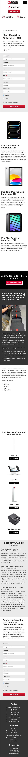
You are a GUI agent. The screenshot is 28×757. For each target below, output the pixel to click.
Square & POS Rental (14, 712)
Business (7, 95)
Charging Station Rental (14, 717)
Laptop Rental (14, 709)
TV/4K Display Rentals (14, 716)
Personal (7, 98)
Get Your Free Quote (14, 282)
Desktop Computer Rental (14, 707)
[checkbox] (3, 102)
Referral (14, 737)
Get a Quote (14, 458)
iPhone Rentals (14, 714)
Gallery (14, 730)
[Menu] (25, 2)
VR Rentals (14, 719)
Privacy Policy (14, 740)
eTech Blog (14, 734)
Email (4, 69)
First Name (6, 56)
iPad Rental (14, 710)
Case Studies (14, 732)
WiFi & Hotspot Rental (14, 721)
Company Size (6, 88)
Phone (5, 75)
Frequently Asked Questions (14, 735)
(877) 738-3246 (15, 7)
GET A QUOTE (14, 11)
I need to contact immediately (11, 102)
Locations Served (14, 739)
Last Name (6, 62)
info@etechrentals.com (14, 753)
